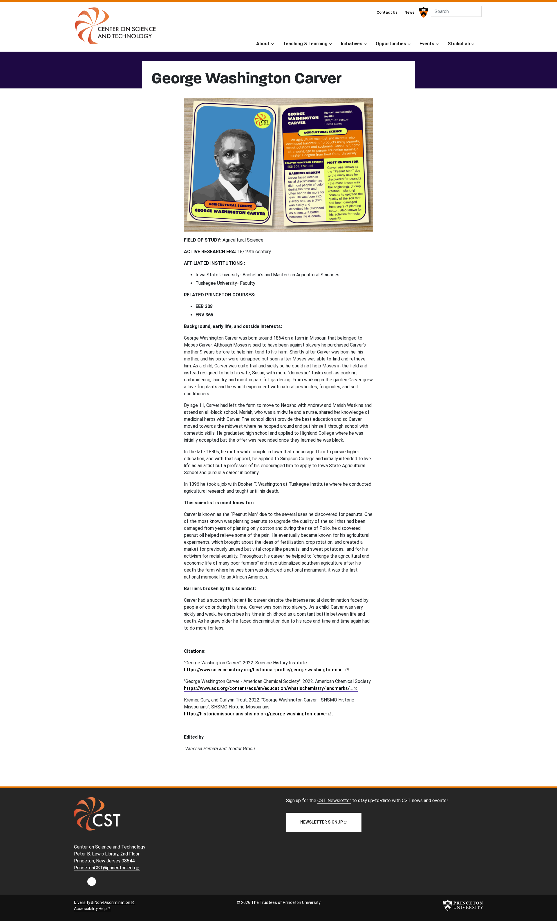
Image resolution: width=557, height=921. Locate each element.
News (409, 12)
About (263, 43)
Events (426, 43)
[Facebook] (91, 883)
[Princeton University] (422, 12)
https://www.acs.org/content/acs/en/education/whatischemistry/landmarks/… (268, 688)
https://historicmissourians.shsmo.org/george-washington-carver (255, 714)
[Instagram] (79, 883)
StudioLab (459, 43)
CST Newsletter (334, 800)
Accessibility (90, 908)
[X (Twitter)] (104, 883)
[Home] (115, 28)
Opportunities (391, 43)
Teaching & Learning (305, 43)
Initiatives (351, 43)
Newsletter (321, 822)
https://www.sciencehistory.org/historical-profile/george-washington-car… (264, 669)
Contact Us (387, 12)
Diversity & (102, 902)
